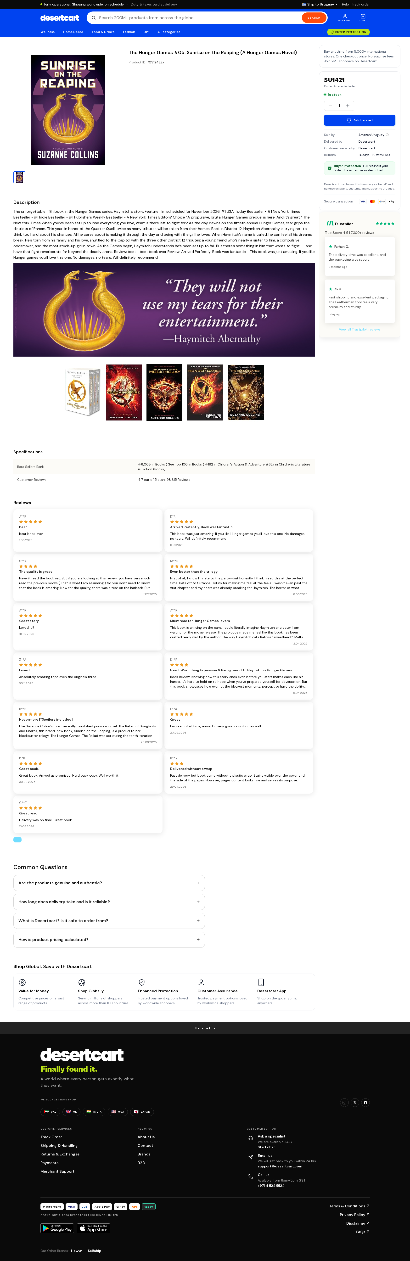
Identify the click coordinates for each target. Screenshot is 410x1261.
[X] (355, 1102)
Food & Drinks (103, 32)
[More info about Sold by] (387, 135)
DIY (146, 32)
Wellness (47, 32)
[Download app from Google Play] (57, 1228)
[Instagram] (344, 1102)
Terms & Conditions (349, 1206)
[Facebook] (365, 1102)
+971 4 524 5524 (271, 1185)
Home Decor (73, 32)
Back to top (205, 1028)
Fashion (129, 32)
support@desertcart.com (280, 1166)
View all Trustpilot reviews (360, 329)
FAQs (363, 1231)
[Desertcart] (59, 18)
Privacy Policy (355, 1214)
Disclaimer (358, 1223)
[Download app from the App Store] (93, 1228)
